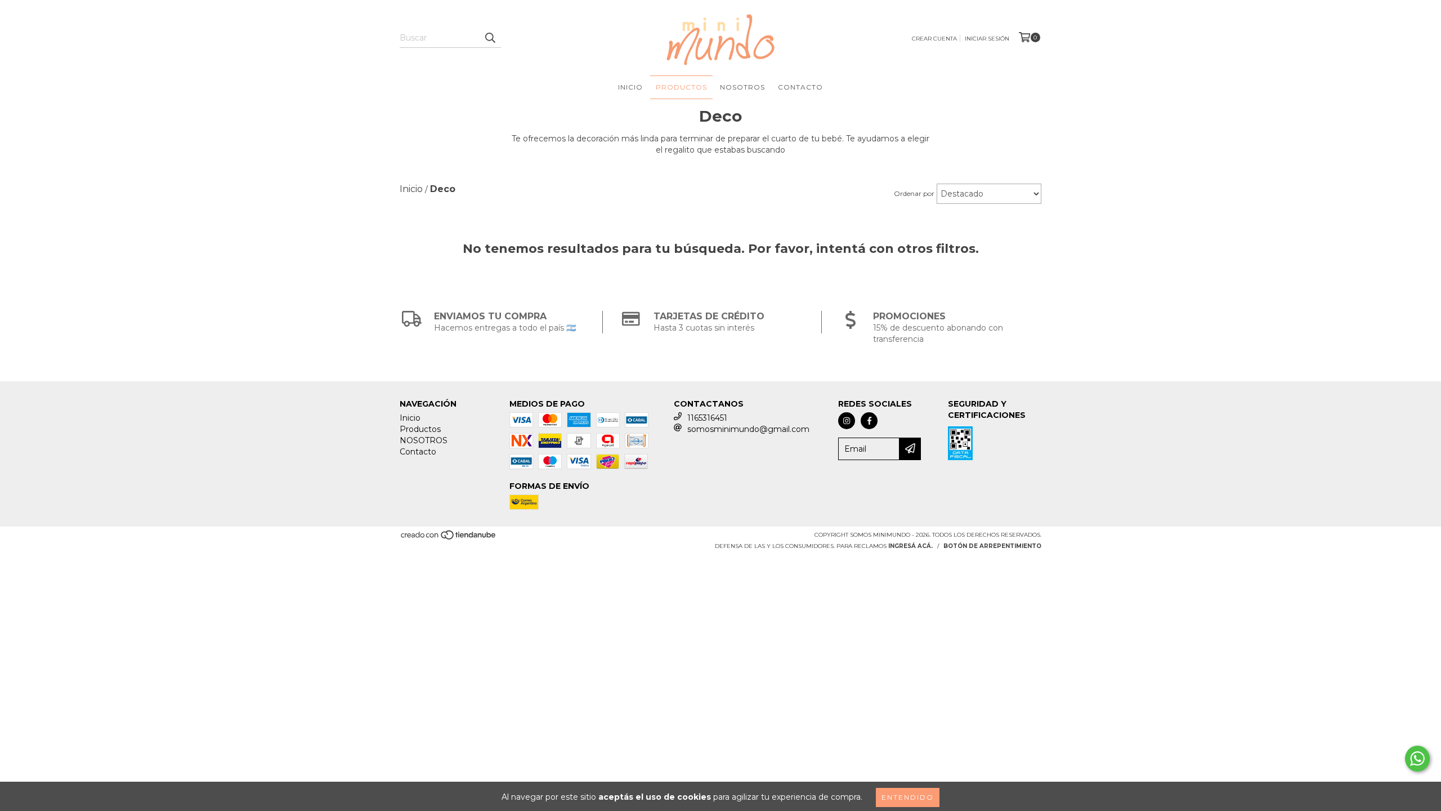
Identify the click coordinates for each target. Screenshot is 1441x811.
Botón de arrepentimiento (992, 546)
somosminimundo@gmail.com (748, 429)
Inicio (630, 87)
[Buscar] (489, 38)
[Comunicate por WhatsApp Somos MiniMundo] (1417, 759)
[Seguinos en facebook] (869, 420)
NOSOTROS (742, 87)
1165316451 (707, 418)
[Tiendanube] (449, 538)
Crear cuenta (934, 38)
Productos (681, 87)
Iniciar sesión (987, 38)
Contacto (800, 87)
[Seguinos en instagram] (846, 420)
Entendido (907, 797)
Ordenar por (914, 193)
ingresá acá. (910, 546)
